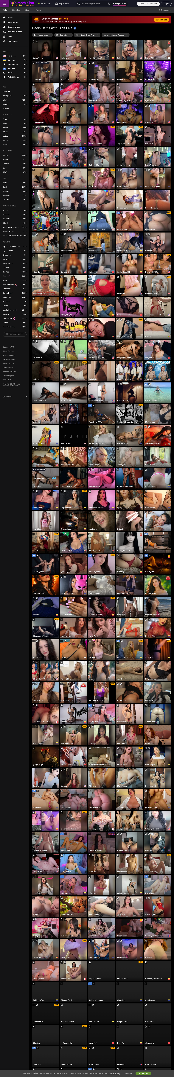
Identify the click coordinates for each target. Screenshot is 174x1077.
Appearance (43, 35)
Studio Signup (8, 376)
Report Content (9, 355)
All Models (7, 380)
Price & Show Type (87, 35)
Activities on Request (115, 35)
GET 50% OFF (161, 20)
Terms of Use (8, 368)
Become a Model (9, 372)
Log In (166, 4)
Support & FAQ (8, 347)
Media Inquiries (9, 359)
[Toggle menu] (4, 3)
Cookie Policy (114, 1073)
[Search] (109, 4)
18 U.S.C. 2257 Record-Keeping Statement (12, 385)
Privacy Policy (8, 363)
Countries (64, 35)
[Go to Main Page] (22, 3)
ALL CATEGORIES (16, 334)
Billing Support (8, 351)
